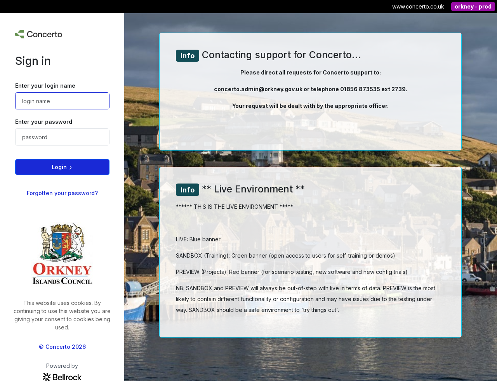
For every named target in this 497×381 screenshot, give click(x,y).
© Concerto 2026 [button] (62, 346)
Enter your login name (45, 85)
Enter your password (43, 121)
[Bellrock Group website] (62, 376)
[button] (62, 167)
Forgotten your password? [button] (62, 193)
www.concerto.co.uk (418, 6)
